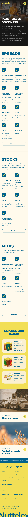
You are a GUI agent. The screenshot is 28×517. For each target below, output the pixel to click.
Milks (16, 341)
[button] (24, 3)
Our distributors (5, 500)
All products (16, 498)
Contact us (4, 490)
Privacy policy (15, 506)
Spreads (17, 373)
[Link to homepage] (7, 3)
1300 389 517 (5, 488)
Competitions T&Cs (18, 502)
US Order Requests (6, 502)
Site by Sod (13, 508)
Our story (4, 498)
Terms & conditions (6, 506)
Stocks (16, 357)
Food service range (18, 500)
